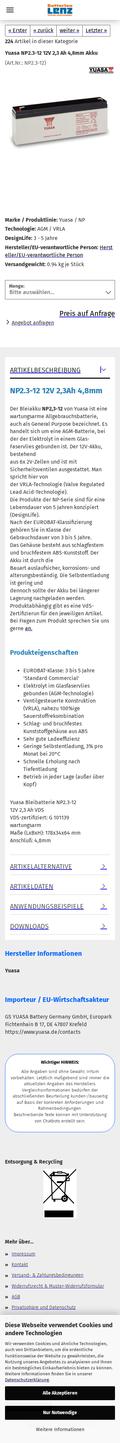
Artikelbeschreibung (45, 370)
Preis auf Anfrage (87, 313)
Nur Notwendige (60, 1412)
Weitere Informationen (60, 1429)
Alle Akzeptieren (60, 1393)
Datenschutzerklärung (27, 1379)
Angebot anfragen (33, 323)
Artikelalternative (41, 867)
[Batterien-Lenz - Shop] (60, 10)
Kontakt (20, 1264)
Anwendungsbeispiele (47, 906)
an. (28, 628)
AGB (16, 1297)
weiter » (69, 30)
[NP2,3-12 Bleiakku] (60, 116)
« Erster (17, 30)
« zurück (43, 30)
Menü (10, 10)
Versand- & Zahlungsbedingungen (47, 1275)
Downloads (29, 926)
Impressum (23, 1254)
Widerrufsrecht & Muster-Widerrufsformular (58, 1286)
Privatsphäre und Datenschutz (44, 1307)
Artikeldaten (31, 886)
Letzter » (96, 30)
